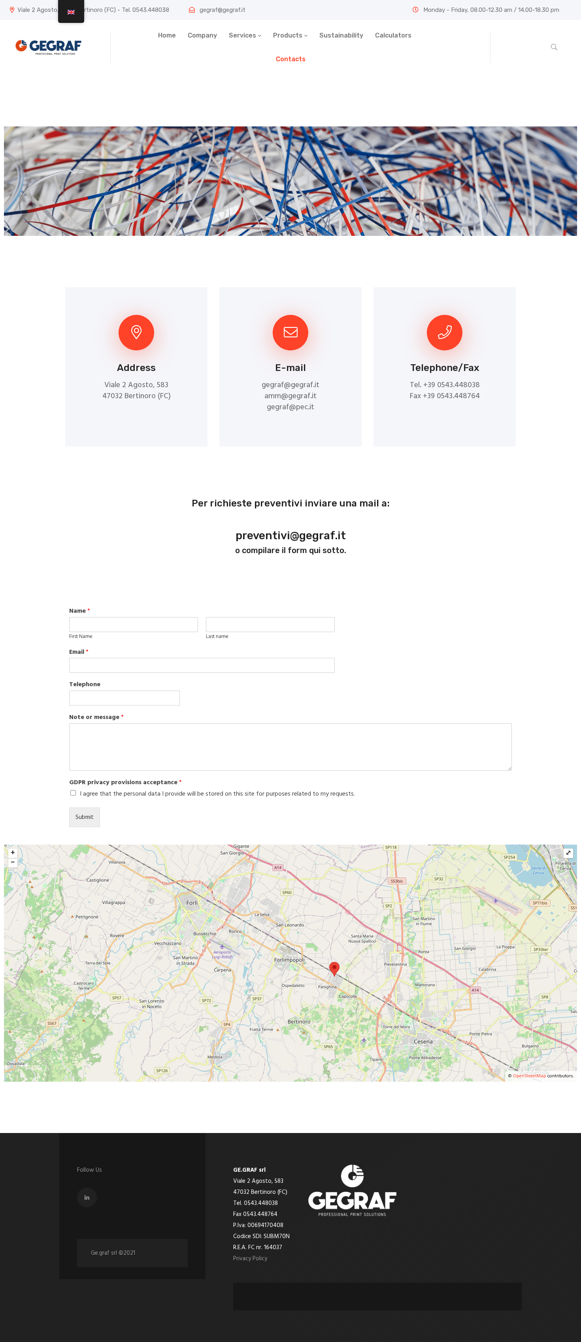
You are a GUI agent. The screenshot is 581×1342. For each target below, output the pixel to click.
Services (242, 35)
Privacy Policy (250, 1258)
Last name (217, 637)
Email (79, 652)
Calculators (393, 35)
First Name (80, 637)
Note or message (96, 717)
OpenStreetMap (529, 1076)
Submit (84, 817)
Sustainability (341, 35)
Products (287, 35)
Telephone (84, 685)
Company (202, 35)
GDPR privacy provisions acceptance (125, 783)
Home (167, 35)
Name (79, 611)
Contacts (291, 59)
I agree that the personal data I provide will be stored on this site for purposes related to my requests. (217, 794)
